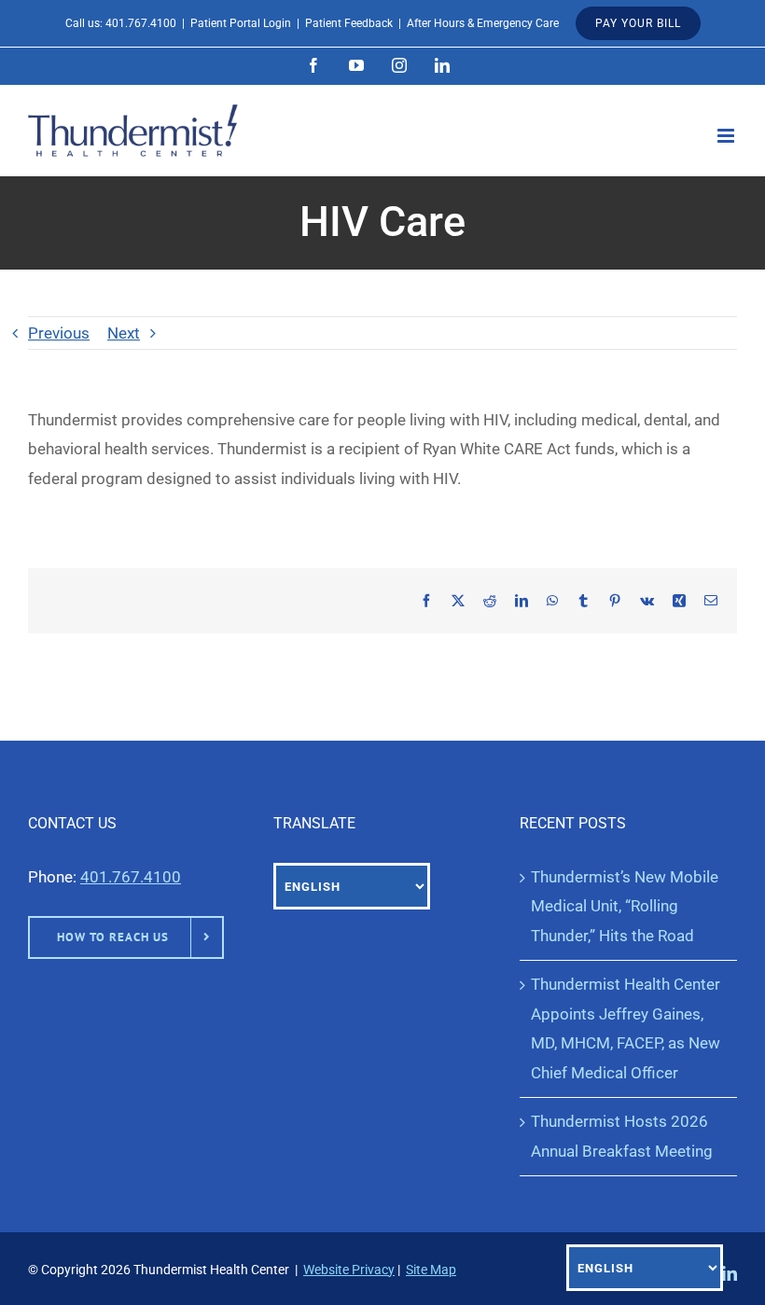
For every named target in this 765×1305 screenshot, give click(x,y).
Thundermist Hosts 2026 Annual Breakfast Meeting (622, 1135)
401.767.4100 (140, 23)
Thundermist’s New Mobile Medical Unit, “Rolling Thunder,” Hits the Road (624, 906)
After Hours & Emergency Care (483, 23)
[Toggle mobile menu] (727, 136)
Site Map (431, 1269)
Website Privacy (349, 1269)
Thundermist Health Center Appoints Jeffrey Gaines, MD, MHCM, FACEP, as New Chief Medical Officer (625, 1028)
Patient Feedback (349, 23)
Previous (59, 333)
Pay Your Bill (638, 23)
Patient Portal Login (240, 23)
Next (123, 333)
